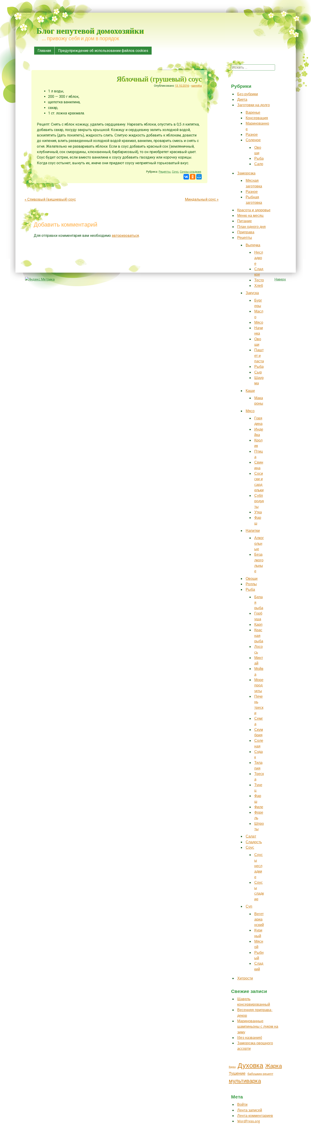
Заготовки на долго (253, 105)
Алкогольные (259, 543)
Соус (175, 171)
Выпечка (253, 245)
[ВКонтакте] (186, 176)
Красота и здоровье (253, 210)
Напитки (253, 531)
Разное (252, 134)
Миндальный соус (202, 199)
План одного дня (251, 227)
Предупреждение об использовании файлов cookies (103, 50)
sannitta (196, 85)
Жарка (273, 1066)
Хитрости (245, 978)
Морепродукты (258, 685)
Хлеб (258, 286)
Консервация (257, 118)
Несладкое (258, 257)
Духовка (250, 1065)
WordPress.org (248, 1121)
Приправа (245, 232)
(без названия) (249, 1038)
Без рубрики (247, 94)
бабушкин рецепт (260, 1074)
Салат (251, 836)
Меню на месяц (250, 215)
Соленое (253, 140)
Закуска (252, 293)
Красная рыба (258, 635)
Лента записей (249, 1110)
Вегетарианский (259, 919)
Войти (242, 1104)
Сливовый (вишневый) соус (50, 199)
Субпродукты (259, 501)
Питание (244, 221)
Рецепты (165, 171)
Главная (44, 50)
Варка (232, 1067)
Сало (258, 164)
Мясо (258, 322)
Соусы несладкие (258, 866)
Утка (258, 512)
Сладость (254, 842)
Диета (242, 99)
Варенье (253, 112)
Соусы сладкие (190, 171)
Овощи (251, 579)
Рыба (259, 158)
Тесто (259, 280)
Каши (250, 391)
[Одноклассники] (192, 176)
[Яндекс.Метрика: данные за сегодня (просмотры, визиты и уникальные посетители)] (40, 279)
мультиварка (245, 1081)
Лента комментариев (255, 1116)
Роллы (251, 584)
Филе (258, 807)
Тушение (237, 1073)
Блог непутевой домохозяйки (90, 30)
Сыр (258, 372)
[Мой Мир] (199, 176)
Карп (258, 624)
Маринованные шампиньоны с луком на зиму (257, 1026)
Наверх (280, 279)
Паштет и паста (259, 355)
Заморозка (246, 173)
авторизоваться (125, 235)
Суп (249, 906)
